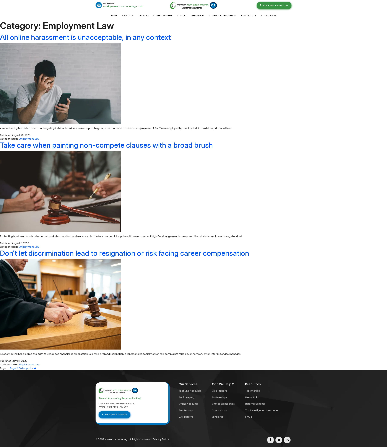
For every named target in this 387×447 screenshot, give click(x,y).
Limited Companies (223, 404)
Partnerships (219, 397)
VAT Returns (186, 417)
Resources (198, 15)
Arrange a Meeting (116, 414)
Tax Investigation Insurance (261, 410)
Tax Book (270, 15)
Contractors (219, 410)
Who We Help (165, 15)
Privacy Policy (161, 439)
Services (143, 15)
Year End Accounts (190, 391)
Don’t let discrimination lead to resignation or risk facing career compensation (124, 253)
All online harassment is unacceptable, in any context (85, 37)
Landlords (217, 417)
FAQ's (248, 417)
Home (114, 15)
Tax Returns (186, 410)
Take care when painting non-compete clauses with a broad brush (106, 145)
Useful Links (252, 397)
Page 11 (14, 368)
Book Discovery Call (275, 5)
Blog (183, 15)
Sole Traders (219, 391)
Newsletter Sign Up (224, 15)
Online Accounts (188, 404)
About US (128, 15)
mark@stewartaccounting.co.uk (123, 6)
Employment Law (29, 139)
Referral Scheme (255, 404)
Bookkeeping (186, 397)
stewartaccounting (115, 439)
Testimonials (252, 391)
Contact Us (249, 15)
